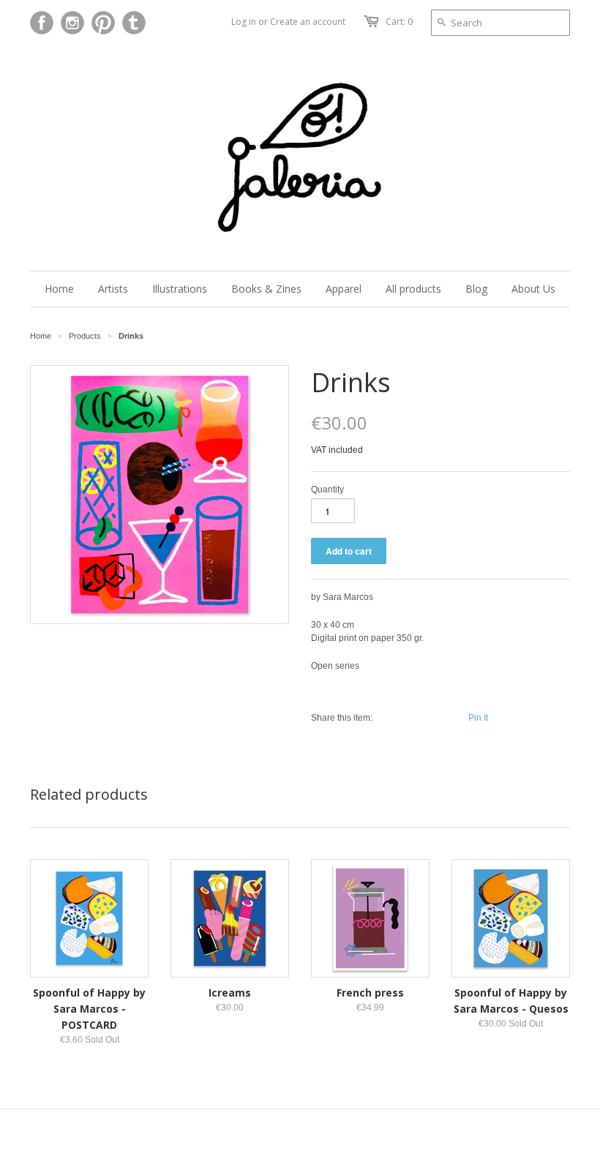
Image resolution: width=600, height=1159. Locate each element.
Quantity (327, 489)
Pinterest (103, 22)
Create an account (307, 21)
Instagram (72, 22)
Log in (243, 21)
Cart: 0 (399, 21)
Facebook (41, 22)
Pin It (478, 718)
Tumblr (134, 22)
